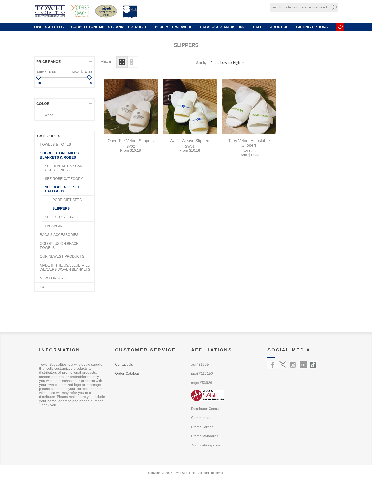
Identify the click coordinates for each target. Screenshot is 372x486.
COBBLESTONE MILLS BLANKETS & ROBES (59, 155)
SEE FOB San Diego (61, 217)
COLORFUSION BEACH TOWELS (59, 245)
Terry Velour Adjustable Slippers (249, 143)
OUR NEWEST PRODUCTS (62, 256)
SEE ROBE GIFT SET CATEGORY (62, 189)
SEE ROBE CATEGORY (64, 178)
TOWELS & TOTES (55, 144)
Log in (328, 15)
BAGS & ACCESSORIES (59, 235)
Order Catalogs (127, 373)
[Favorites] (340, 27)
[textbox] (300, 7)
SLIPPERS (61, 208)
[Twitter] (283, 365)
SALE (44, 287)
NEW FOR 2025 (53, 278)
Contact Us (124, 364)
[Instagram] (293, 365)
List (132, 62)
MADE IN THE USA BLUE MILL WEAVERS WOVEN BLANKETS (65, 267)
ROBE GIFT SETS (67, 200)
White (48, 115)
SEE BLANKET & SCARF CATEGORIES (65, 168)
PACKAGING (55, 226)
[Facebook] (272, 365)
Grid (122, 62)
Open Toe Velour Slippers (131, 141)
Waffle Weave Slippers (190, 141)
